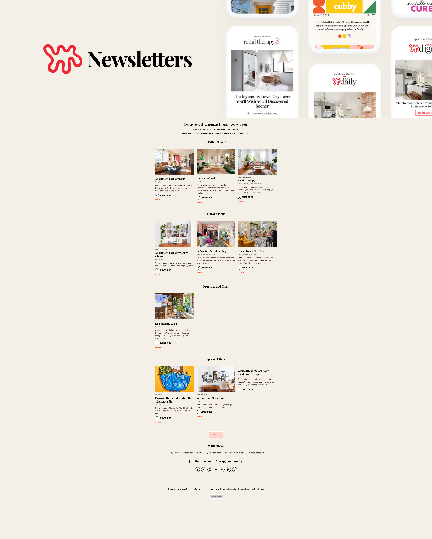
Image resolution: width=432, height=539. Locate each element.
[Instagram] (209, 469)
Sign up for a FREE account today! (249, 453)
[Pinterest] (203, 469)
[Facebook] (197, 469)
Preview (158, 200)
